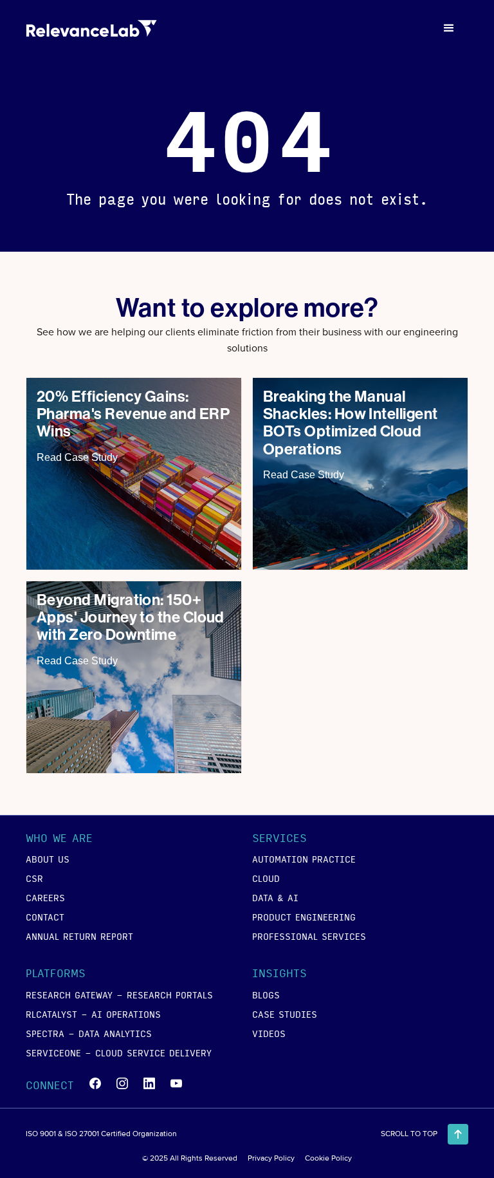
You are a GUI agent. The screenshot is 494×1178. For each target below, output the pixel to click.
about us (47, 858)
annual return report (79, 936)
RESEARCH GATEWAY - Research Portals (119, 994)
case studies (284, 1014)
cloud (266, 878)
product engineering (304, 916)
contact (45, 916)
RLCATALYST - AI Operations (93, 1014)
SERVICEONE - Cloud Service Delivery (119, 1052)
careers (45, 897)
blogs (266, 994)
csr (34, 878)
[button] (449, 28)
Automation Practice (304, 858)
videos (269, 1033)
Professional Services (309, 936)
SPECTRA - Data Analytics (89, 1033)
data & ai (275, 897)
